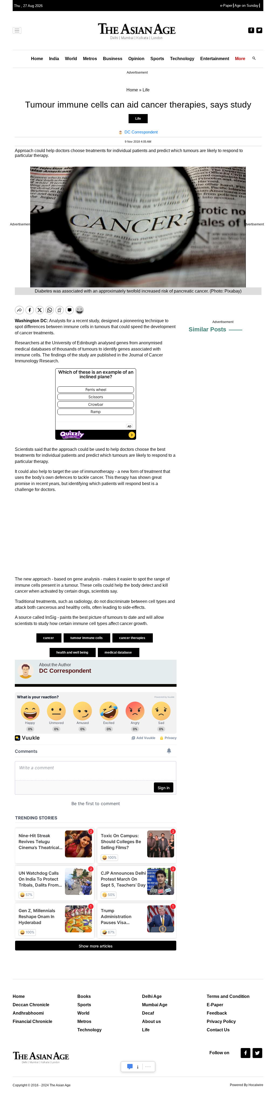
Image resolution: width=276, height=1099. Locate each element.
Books (84, 996)
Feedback (217, 1013)
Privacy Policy (221, 1021)
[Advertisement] (96, 534)
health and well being (72, 652)
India (54, 58)
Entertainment (214, 58)
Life (138, 119)
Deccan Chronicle (31, 1004)
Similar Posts (207, 329)
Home (37, 58)
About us (151, 1021)
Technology (182, 58)
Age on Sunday (246, 6)
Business (112, 58)
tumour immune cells (87, 638)
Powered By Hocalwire (246, 1085)
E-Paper (215, 1004)
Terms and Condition (228, 996)
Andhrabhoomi (28, 1013)
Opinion (136, 58)
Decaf (148, 1013)
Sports (157, 58)
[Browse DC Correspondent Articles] (26, 670)
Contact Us (218, 1030)
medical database (119, 652)
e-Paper (226, 6)
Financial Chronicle (32, 1021)
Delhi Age (152, 996)
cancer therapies (132, 638)
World (71, 58)
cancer (49, 638)
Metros (90, 58)
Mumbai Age (154, 1004)
